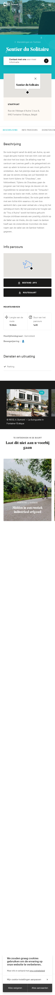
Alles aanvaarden (40, 988)
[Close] (35, 78)
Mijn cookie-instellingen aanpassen (24, 979)
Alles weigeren (15, 988)
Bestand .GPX (29, 283)
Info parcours (30, 130)
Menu (50, 4)
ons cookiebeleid (37, 971)
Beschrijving (10, 130)
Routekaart (29, 292)
